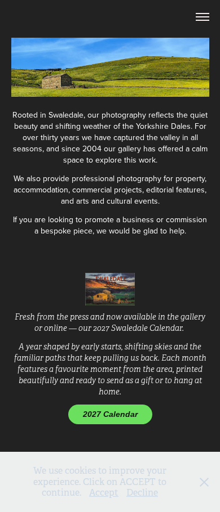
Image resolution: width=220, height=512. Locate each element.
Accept (103, 492)
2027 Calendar (110, 414)
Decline (142, 492)
